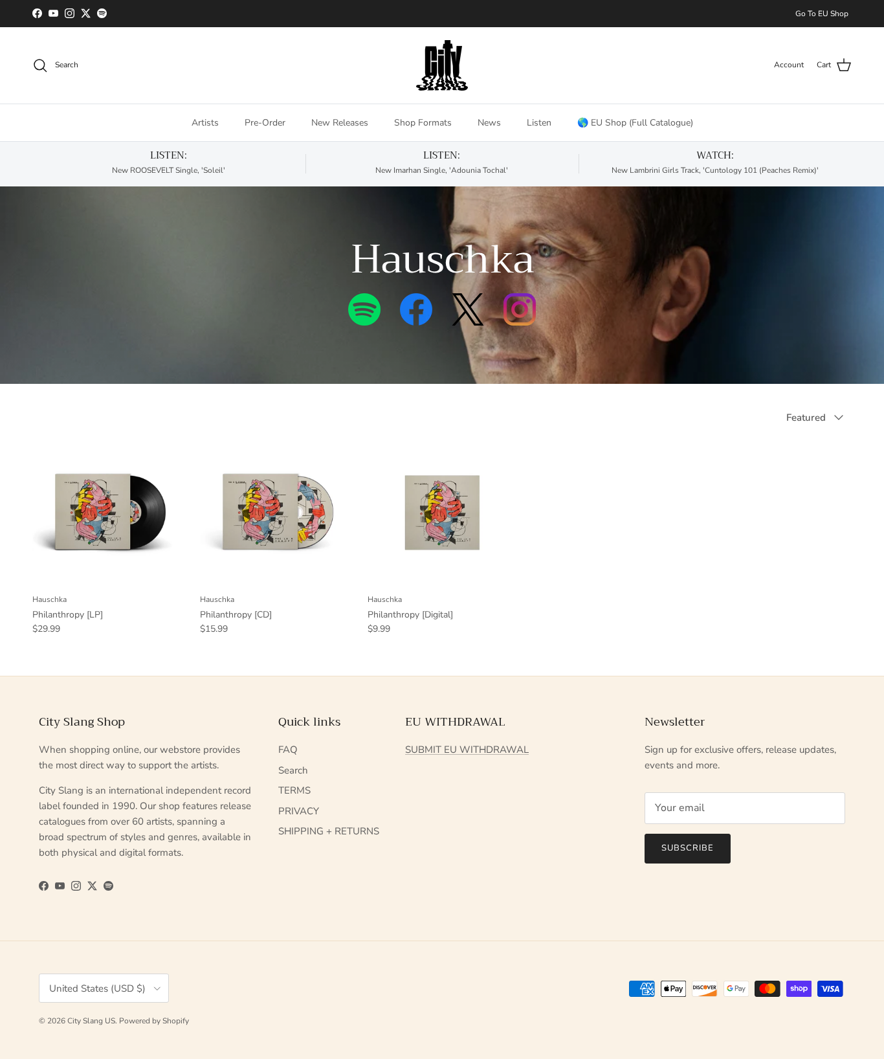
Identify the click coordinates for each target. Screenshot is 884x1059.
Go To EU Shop (821, 13)
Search (293, 770)
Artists (205, 123)
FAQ (288, 749)
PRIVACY (298, 811)
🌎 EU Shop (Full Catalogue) (635, 123)
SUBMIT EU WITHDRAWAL (467, 749)
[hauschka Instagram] (519, 321)
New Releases (339, 123)
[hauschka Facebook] (416, 321)
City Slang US (91, 1021)
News (489, 123)
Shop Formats (423, 123)
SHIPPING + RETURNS (328, 831)
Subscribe (687, 848)
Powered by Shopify (154, 1021)
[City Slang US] (442, 65)
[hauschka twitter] (468, 321)
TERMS (294, 790)
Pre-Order (265, 123)
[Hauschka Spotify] (364, 321)
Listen (539, 123)
